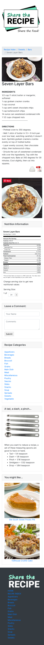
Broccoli (8, 360)
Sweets (21, 49)
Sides (6, 384)
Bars (30, 49)
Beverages (9, 355)
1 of (6, 293)
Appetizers (9, 352)
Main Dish (8, 369)
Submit (9, 334)
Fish (6, 363)
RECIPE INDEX (14, 593)
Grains (7, 366)
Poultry (7, 378)
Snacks (7, 387)
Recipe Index (10, 49)
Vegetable (9, 399)
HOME (11, 590)
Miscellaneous (10, 375)
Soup (6, 390)
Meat (6, 372)
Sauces (7, 381)
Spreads (8, 393)
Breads (7, 357)
